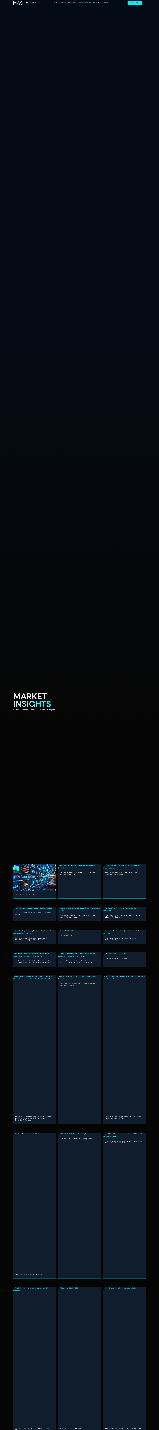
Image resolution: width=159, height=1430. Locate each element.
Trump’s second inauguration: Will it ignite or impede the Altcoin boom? (124, 1117)
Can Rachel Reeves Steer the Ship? (28, 1274)
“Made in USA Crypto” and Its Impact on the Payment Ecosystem (77, 984)
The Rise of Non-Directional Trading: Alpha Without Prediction (122, 916)
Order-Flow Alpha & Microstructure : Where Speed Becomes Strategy (122, 873)
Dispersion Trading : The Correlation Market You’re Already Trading (78, 916)
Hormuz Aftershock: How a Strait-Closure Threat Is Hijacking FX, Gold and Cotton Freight (79, 961)
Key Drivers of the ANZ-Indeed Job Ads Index (123, 1428)
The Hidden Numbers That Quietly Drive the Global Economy (122, 939)
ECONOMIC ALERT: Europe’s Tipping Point (76, 1139)
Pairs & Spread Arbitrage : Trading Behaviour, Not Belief (33, 913)
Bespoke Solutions (84, 3)
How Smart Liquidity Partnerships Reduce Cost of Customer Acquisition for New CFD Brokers (33, 961)
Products (71, 3)
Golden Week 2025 (66, 936)
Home (55, 3)
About (106, 3)
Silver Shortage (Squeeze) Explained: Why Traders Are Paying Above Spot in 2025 (31, 939)
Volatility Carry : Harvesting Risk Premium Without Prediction (77, 873)
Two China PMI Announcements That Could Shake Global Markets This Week (123, 1142)
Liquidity (62, 3)
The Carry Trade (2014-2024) (116, 958)
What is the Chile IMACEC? (70, 1428)
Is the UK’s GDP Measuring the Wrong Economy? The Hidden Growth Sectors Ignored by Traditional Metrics (33, 1118)
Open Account (134, 3)
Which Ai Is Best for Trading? (27, 894)
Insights (96, 3)
